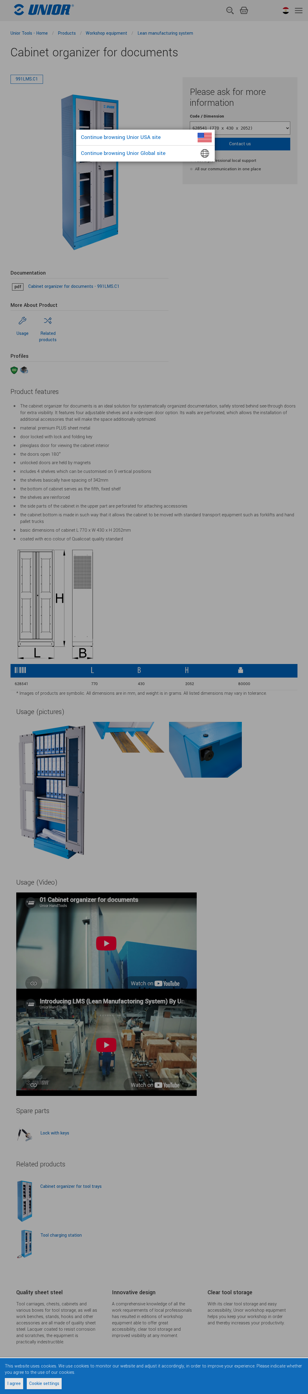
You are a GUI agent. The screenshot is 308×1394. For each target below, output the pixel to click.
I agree (14, 1383)
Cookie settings (44, 1383)
